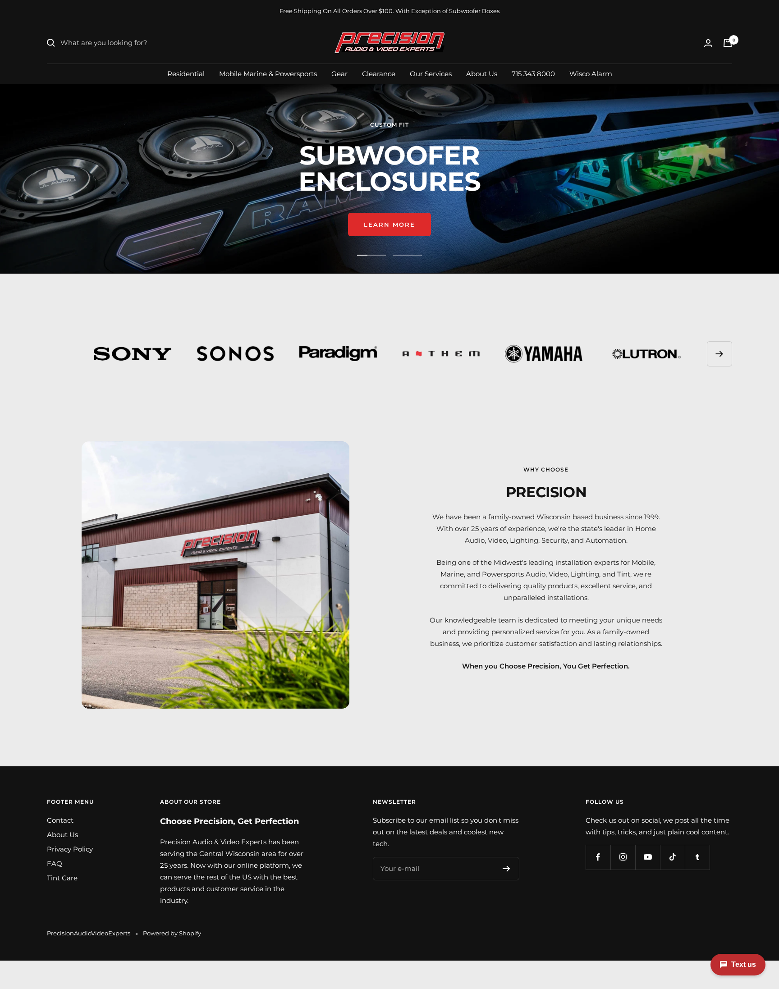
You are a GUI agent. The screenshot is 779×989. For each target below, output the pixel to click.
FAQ (54, 863)
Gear (339, 73)
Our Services (431, 73)
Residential (186, 73)
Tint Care (62, 878)
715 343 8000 (533, 73)
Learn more (389, 224)
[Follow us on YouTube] (647, 857)
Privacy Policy (70, 849)
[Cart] (727, 43)
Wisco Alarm (590, 73)
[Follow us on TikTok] (672, 857)
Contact (60, 820)
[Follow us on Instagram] (622, 857)
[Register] (506, 868)
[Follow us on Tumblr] (697, 857)
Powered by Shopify (172, 933)
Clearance (378, 73)
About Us (481, 73)
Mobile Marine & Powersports (268, 73)
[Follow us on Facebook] (598, 857)
